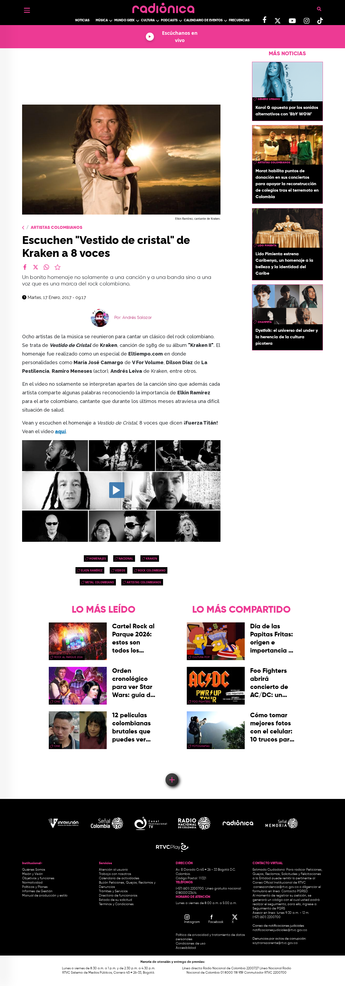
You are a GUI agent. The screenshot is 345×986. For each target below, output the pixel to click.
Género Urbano (269, 99)
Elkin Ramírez (91, 570)
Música (102, 20)
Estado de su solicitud (115, 900)
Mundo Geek (124, 20)
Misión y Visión (32, 874)
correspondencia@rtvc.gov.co (276, 887)
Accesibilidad (186, 948)
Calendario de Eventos (203, 20)
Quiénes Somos (33, 869)
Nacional (126, 558)
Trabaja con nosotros (115, 874)
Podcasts (169, 20)
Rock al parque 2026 (68, 657)
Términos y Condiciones (116, 904)
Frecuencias (239, 20)
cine (57, 701)
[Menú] (27, 10)
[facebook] (24, 267)
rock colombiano (151, 570)
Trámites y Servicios (113, 891)
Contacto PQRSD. (294, 891)
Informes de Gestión (37, 891)
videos (120, 570)
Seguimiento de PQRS (269, 908)
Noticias (82, 20)
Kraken (151, 558)
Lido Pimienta (267, 245)
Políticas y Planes (35, 887)
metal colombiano (99, 582)
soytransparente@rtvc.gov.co (275, 943)
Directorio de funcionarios (118, 895)
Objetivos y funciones (38, 878)
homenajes (97, 558)
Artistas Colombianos (56, 228)
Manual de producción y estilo (44, 895)
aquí (60, 431)
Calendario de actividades (119, 878)
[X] (35, 267)
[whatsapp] (46, 267)
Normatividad (32, 882)
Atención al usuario (113, 869)
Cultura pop (201, 657)
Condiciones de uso (190, 943)
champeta (265, 321)
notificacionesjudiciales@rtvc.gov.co (280, 930)
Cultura (148, 20)
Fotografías (201, 746)
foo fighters (201, 701)
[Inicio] (163, 7)
